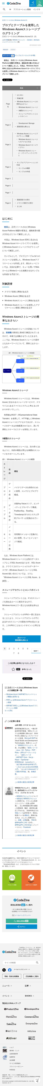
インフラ (36, 9)
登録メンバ (19, 813)
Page (8, 125)
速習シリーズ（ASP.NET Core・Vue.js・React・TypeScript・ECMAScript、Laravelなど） (25, 758)
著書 (19, 820)
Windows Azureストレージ (28, 107)
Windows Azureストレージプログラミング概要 (27, 134)
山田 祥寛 (5, 40)
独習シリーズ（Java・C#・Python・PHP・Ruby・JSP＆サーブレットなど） (26, 751)
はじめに (20, 95)
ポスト (8, 80)
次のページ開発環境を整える (21, 638)
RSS (33, 820)
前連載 (8, 332)
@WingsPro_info (21, 822)
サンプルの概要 (24, 168)
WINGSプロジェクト (25, 745)
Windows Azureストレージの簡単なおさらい (27, 102)
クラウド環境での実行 (25, 203)
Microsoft (5, 49)
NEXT (35, 651)
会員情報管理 (14, 1054)
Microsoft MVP (30, 738)
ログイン (22, 927)
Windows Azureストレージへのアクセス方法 (28, 140)
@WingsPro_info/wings (23, 825)
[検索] (4, 9)
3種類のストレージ (25, 110)
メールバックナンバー (23, 915)
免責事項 (12, 1057)
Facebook (27, 827)
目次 (21, 88)
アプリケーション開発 (22, 9)
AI (10, 9)
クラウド (13, 49)
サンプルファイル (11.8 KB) (25, 55)
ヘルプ (12, 1047)
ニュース (6, 985)
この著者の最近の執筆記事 (24, 782)
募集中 (27, 815)
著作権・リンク (14, 1050)
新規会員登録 (22, 921)
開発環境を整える (23, 126)
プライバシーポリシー (16, 1066)
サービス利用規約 (15, 1063)
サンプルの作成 (24, 171)
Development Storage (26, 123)
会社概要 (12, 1060)
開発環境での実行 (23, 199)
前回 (6, 227)
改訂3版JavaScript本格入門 (26, 764)
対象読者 (20, 98)
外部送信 (12, 1070)
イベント (6, 995)
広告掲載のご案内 (32, 976)
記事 (24, 820)
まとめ (19, 206)
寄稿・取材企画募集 (11, 976)
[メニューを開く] (3, 3)
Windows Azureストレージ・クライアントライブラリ (27, 153)
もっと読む (9, 710)
